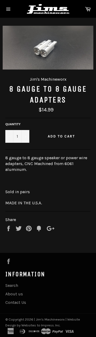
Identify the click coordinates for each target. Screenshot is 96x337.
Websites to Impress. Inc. (40, 325)
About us (14, 293)
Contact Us (15, 302)
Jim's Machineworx (50, 319)
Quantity (13, 124)
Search (11, 285)
